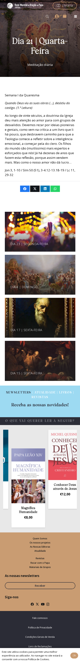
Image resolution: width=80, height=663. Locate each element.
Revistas (40, 558)
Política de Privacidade (40, 627)
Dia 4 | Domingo (24, 287)
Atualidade (40, 550)
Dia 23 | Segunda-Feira (29, 244)
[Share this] (25, 189)
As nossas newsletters (22, 576)
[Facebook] (32, 604)
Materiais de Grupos (40, 567)
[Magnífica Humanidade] (19, 475)
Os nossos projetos (40, 542)
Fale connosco (40, 618)
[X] (37, 604)
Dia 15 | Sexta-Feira (26, 373)
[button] (47, 16)
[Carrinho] (64, 15)
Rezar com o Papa (40, 562)
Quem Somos (40, 538)
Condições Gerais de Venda (40, 636)
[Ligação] (40, 399)
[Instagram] (47, 604)
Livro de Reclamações (40, 646)
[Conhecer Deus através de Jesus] (56, 455)
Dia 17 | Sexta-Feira (26, 330)
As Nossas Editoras (40, 546)
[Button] (56, 16)
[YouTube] (42, 604)
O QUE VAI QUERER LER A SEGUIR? (40, 421)
